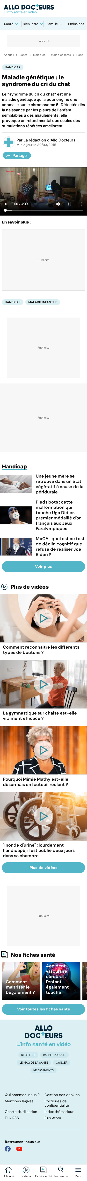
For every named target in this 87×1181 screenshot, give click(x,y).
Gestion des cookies (62, 1094)
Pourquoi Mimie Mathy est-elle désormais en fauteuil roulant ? (35, 781)
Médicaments (43, 1070)
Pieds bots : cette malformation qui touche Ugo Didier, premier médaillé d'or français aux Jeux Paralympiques (58, 515)
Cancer (61, 1063)
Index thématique (59, 1111)
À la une (8, 1176)
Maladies (39, 55)
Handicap (13, 67)
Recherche (61, 1176)
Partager (20, 155)
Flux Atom (52, 1118)
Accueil (9, 55)
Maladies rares (61, 55)
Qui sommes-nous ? (22, 1094)
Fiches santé (43, 1176)
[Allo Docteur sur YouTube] (19, 1149)
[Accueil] (44, 1035)
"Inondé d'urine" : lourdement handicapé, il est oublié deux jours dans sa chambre (39, 850)
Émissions (76, 24)
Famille (52, 24)
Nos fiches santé (33, 955)
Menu (78, 1176)
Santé (8, 24)
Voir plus (43, 566)
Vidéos (26, 1176)
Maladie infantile (42, 302)
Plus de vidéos (30, 587)
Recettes (28, 1055)
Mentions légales (19, 1101)
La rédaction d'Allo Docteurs (49, 140)
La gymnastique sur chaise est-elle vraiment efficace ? (40, 715)
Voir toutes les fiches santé (43, 1009)
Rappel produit (54, 1055)
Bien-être (30, 24)
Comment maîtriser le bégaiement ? (20, 987)
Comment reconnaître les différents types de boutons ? (41, 649)
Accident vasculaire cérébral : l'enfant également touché (57, 979)
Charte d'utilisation (21, 1111)
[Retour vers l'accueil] (43, 8)
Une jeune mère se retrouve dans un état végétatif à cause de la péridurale (59, 484)
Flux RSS (12, 1118)
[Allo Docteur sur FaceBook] (8, 1149)
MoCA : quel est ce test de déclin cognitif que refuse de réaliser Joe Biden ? (60, 546)
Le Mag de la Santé (34, 1063)
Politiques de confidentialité (56, 1103)
